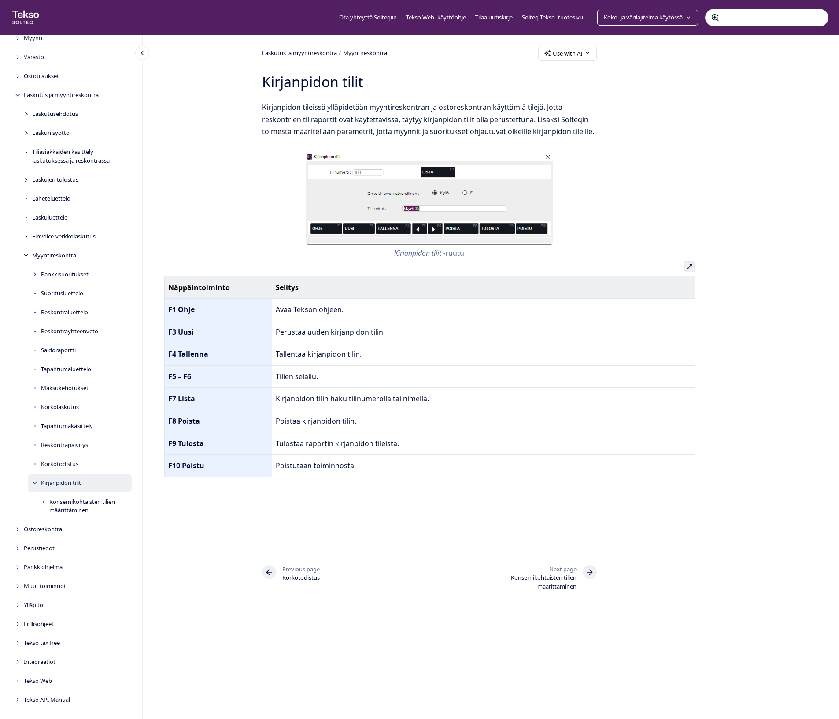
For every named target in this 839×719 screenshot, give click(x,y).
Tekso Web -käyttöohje (436, 17)
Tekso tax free (42, 643)
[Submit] (715, 18)
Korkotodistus (59, 463)
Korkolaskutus (60, 406)
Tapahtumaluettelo (66, 369)
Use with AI (567, 53)
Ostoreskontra (43, 529)
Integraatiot (39, 662)
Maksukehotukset (65, 387)
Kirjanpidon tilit (61, 482)
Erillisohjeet (39, 624)
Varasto (34, 57)
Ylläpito (33, 605)
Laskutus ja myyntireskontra (61, 95)
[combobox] (767, 17)
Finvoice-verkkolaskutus (64, 236)
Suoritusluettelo (62, 293)
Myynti (33, 38)
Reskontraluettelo (64, 312)
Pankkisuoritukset (65, 274)
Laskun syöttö (51, 133)
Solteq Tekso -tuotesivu (552, 17)
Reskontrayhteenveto (69, 331)
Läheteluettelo (51, 198)
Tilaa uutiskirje (494, 17)
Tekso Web (38, 681)
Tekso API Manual (47, 700)
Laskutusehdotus (55, 114)
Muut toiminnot (45, 586)
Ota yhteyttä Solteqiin (368, 17)
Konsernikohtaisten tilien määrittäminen (82, 505)
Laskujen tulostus (55, 179)
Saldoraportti (58, 350)
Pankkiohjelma (43, 567)
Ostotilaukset (41, 76)
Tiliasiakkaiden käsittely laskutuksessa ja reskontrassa (71, 156)
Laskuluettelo (50, 217)
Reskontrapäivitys (64, 444)
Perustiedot (39, 548)
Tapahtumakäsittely (67, 425)
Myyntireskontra (54, 255)
